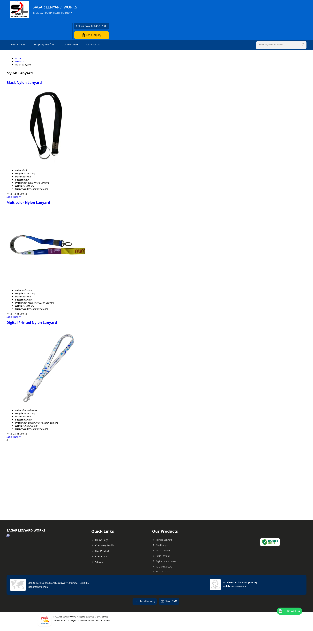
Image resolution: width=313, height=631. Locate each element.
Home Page (17, 44)
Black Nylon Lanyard (24, 82)
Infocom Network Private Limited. (95, 620)
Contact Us (93, 44)
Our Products (70, 44)
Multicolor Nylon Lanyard (28, 202)
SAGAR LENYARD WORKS (55, 9)
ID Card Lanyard (164, 566)
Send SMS (171, 601)
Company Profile (43, 44)
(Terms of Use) (102, 616)
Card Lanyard (162, 545)
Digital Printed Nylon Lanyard (32, 322)
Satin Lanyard (163, 555)
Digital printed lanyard (167, 561)
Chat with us (292, 611)
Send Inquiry (93, 35)
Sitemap (99, 562)
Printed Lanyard (164, 539)
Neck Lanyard (163, 550)
